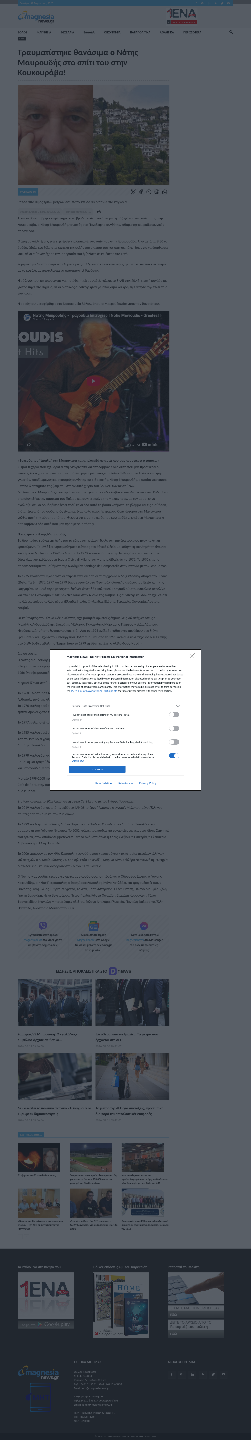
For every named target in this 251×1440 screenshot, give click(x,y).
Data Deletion (103, 783)
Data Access (125, 783)
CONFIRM (97, 769)
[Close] (193, 657)
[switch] (174, 714)
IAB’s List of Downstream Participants (94, 690)
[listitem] (125, 706)
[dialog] (125, 720)
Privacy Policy (147, 783)
